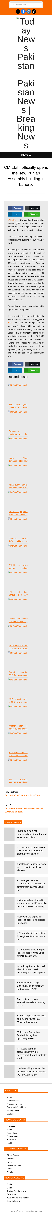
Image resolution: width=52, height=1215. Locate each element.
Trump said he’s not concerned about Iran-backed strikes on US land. (32, 834)
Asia (10, 323)
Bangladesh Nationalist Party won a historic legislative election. (31, 867)
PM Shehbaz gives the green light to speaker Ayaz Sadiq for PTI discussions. (31, 952)
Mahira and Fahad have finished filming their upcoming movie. (29, 1035)
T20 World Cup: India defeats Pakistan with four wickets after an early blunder (32, 850)
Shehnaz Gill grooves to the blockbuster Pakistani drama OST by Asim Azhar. (31, 1071)
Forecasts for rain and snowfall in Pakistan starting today (31, 1002)
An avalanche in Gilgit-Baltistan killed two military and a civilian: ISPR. (30, 985)
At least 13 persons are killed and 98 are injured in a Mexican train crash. (31, 1018)
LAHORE (12, 220)
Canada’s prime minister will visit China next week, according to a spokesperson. (32, 969)
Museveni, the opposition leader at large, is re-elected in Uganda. (31, 919)
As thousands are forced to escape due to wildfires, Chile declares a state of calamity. (32, 903)
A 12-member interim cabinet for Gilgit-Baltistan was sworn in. (31, 936)
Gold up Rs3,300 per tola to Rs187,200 (22, 795)
